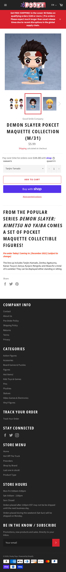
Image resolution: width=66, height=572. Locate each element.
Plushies (7, 388)
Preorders (8, 461)
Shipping (23, 148)
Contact (7, 311)
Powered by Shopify (26, 556)
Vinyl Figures (9, 402)
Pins (5, 384)
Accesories (8, 360)
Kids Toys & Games (12, 379)
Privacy (6, 339)
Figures (6, 369)
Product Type (9, 475)
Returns (7, 330)
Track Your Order (11, 418)
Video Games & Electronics (15, 398)
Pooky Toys (13, 556)
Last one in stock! (11, 470)
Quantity (51, 161)
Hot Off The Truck (11, 456)
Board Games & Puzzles (14, 365)
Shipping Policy (10, 325)
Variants (7, 161)
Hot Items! (8, 374)
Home (6, 451)
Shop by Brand (10, 465)
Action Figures (10, 355)
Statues (6, 393)
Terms (6, 335)
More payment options (32, 196)
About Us (7, 316)
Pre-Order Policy (11, 320)
